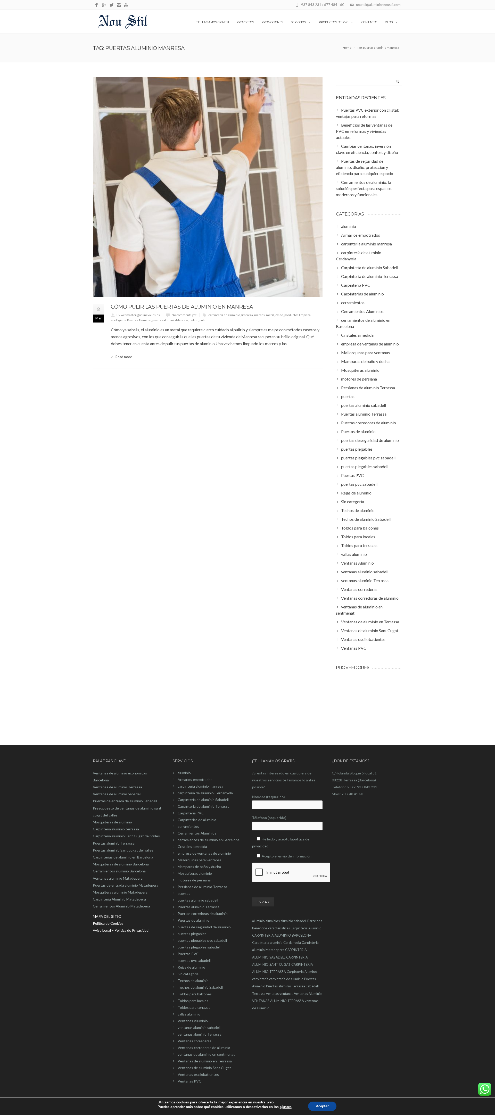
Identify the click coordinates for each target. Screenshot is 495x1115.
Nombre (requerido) (268, 797)
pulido (194, 320)
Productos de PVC (333, 22)
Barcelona (314, 921)
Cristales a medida (192, 846)
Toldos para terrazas (194, 1007)
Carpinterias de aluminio (197, 819)
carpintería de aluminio (224, 315)
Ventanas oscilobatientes (198, 1074)
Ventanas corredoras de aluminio (204, 1047)
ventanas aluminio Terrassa (199, 1034)
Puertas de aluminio (193, 920)
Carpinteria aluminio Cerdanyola (276, 942)
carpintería (260, 979)
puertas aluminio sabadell (198, 900)
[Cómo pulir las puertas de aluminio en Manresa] (208, 187)
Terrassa (258, 994)
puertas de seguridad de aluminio (204, 927)
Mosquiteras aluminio (195, 873)
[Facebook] (96, 5)
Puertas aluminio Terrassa (198, 907)
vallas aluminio (189, 1014)
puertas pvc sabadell (194, 960)
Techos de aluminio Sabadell (200, 987)
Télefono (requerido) (269, 818)
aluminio (184, 773)
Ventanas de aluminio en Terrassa (205, 1061)
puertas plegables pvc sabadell (202, 940)
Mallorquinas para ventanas (199, 860)
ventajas (272, 994)
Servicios (298, 22)
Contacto (369, 22)
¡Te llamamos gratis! (212, 22)
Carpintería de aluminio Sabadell (203, 799)
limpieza (247, 315)
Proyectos (245, 22)
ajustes (286, 1107)
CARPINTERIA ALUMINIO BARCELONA (281, 935)
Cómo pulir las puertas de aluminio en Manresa (182, 307)
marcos (259, 315)
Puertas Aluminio (139, 320)
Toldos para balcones (195, 994)
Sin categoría (188, 974)
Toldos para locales (193, 1000)
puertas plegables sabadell (199, 947)
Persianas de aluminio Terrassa (202, 887)
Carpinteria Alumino (302, 972)
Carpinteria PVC (191, 813)
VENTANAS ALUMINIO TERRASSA (278, 1001)
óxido (279, 315)
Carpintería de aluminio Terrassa (203, 806)
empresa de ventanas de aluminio (204, 853)
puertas (184, 893)
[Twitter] (111, 5)
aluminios (273, 921)
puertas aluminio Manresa (170, 320)
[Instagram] (119, 5)
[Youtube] (126, 5)
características (279, 928)
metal (270, 315)
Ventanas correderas (194, 1041)
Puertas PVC (188, 954)
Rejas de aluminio (191, 967)
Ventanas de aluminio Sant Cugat (204, 1068)
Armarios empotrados (195, 779)
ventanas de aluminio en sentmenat (206, 1054)
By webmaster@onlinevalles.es (138, 315)
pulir (203, 320)
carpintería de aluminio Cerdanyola (205, 793)
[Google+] (104, 5)
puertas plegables (192, 933)
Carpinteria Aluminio (306, 928)
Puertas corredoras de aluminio (203, 913)
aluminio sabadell (293, 921)
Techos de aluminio (193, 980)
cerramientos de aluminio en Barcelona (209, 840)
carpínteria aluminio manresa (200, 786)
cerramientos (188, 826)
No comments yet (184, 315)
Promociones (272, 22)
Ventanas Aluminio (193, 1021)
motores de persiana (194, 880)
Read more (124, 357)
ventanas (286, 994)
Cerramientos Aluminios (197, 833)
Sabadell (312, 986)
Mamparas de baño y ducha (199, 866)
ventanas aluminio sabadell (199, 1027)
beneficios (259, 928)
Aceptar (322, 1106)
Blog (389, 22)
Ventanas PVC (189, 1081)
